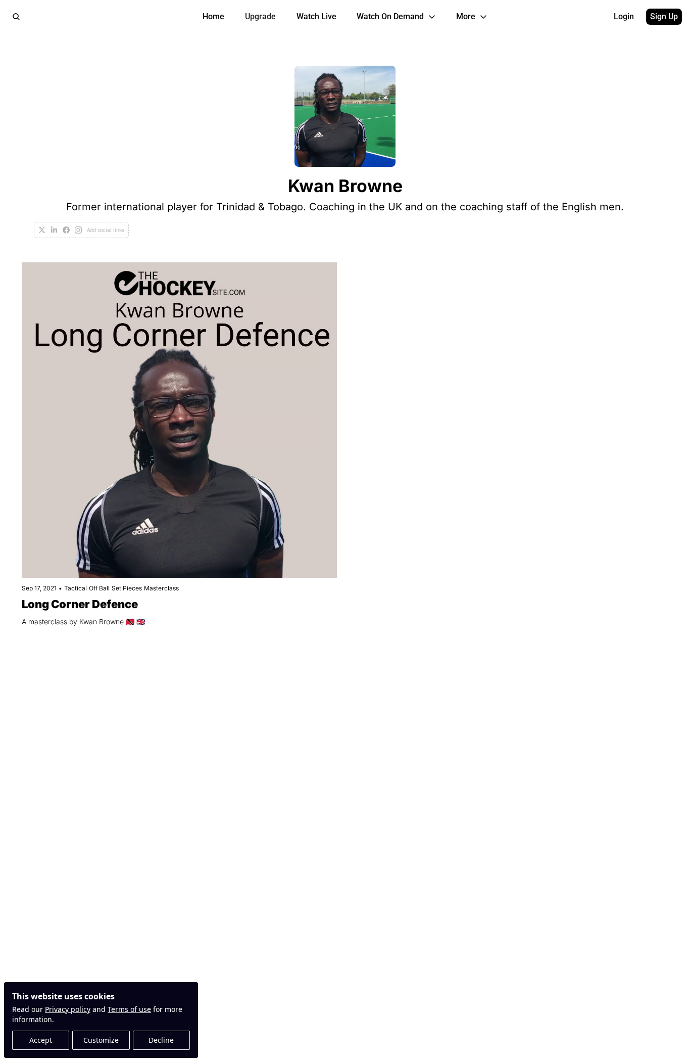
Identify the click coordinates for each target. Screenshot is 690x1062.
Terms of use (129, 1009)
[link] (345, 152)
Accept (40, 1040)
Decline (161, 1040)
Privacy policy (67, 1009)
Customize (101, 1040)
